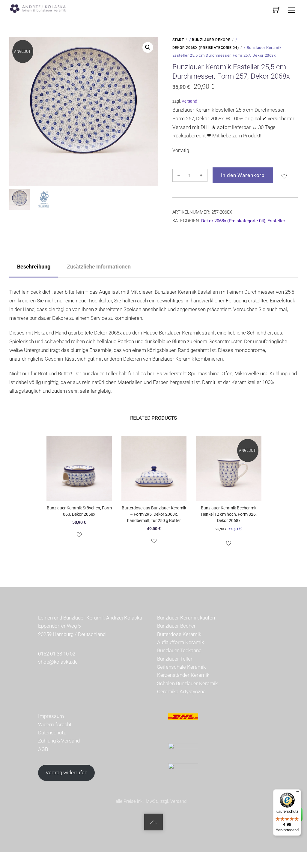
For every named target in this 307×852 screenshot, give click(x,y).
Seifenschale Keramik (181, 667)
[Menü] (297, 792)
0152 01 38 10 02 (56, 654)
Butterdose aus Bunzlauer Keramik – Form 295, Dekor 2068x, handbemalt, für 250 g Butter (154, 514)
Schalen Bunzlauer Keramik (187, 683)
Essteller (276, 221)
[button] (147, 47)
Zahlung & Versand (59, 741)
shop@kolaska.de (58, 662)
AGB (43, 749)
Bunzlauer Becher (176, 626)
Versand (189, 101)
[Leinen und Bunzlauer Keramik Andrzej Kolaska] (41, 8)
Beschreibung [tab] (33, 266)
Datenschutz (52, 733)
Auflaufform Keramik (180, 642)
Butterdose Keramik (179, 634)
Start (178, 40)
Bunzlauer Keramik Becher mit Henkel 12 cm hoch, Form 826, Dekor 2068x (229, 514)
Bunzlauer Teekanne (179, 650)
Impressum (51, 716)
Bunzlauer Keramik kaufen (186, 618)
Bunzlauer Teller (174, 659)
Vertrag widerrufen (66, 773)
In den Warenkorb (243, 175)
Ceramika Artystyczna (181, 691)
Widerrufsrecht (54, 725)
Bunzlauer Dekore (211, 40)
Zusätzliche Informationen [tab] (99, 266)
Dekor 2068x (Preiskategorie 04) (205, 48)
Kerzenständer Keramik (183, 675)
